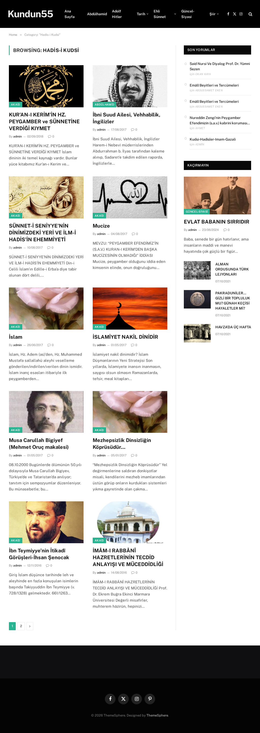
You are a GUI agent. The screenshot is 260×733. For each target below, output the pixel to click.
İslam (15, 337)
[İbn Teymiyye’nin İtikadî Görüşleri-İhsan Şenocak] (46, 522)
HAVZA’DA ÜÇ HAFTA (233, 327)
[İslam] (46, 308)
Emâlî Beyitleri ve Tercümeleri (214, 85)
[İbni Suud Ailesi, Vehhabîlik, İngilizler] (130, 86)
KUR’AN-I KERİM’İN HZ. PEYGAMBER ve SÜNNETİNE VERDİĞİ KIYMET (44, 121)
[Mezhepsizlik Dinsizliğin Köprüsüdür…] (130, 412)
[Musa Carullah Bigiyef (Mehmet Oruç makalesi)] (46, 412)
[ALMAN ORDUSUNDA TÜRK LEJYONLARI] (197, 270)
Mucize (101, 226)
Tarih (141, 14)
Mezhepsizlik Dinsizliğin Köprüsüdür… (122, 443)
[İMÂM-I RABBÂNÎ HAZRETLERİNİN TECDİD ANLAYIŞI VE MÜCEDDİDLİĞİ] (130, 522)
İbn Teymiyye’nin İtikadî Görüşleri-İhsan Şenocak (39, 554)
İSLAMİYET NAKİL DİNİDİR (125, 337)
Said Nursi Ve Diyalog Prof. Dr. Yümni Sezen (220, 66)
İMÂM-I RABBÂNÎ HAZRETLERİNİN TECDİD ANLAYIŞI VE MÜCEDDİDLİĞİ (128, 557)
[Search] (250, 14)
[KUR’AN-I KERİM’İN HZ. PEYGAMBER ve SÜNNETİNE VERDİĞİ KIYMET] (46, 86)
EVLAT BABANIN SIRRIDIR (216, 222)
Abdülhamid (97, 14)
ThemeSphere (157, 715)
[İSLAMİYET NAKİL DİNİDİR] (130, 308)
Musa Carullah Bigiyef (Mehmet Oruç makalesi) (39, 443)
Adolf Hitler (117, 14)
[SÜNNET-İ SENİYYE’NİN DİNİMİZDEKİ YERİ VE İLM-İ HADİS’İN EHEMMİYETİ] (46, 197)
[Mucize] (130, 197)
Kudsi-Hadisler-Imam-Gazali (213, 139)
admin (17, 136)
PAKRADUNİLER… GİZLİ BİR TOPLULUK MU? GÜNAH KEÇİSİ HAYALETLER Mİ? (232, 300)
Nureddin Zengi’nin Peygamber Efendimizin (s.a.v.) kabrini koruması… (220, 120)
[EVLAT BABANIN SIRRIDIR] (217, 195)
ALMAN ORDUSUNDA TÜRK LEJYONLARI (232, 269)
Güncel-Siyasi (187, 14)
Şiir (212, 14)
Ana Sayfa (69, 14)
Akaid (15, 104)
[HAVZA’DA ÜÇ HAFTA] (197, 333)
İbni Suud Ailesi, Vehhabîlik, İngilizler (126, 118)
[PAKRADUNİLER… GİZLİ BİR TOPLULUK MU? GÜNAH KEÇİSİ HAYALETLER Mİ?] (197, 299)
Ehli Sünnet (160, 14)
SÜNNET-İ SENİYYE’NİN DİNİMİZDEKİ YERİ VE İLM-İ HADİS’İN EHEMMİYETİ (42, 233)
